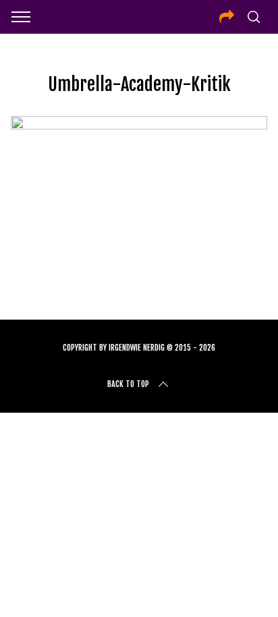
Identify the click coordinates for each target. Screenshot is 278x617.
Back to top (128, 384)
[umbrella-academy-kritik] (139, 124)
